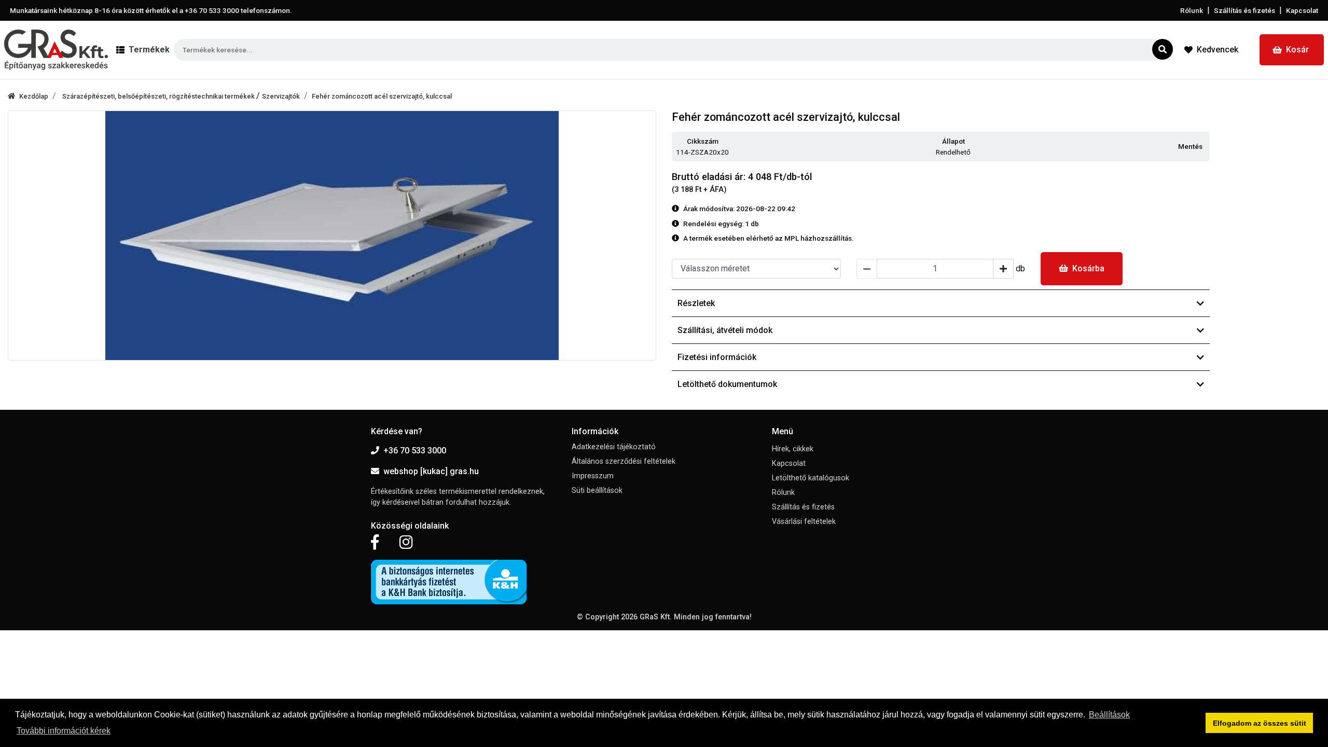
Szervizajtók (281, 96)
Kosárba (1088, 268)
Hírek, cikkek (792, 449)
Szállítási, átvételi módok (724, 330)
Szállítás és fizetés (1244, 10)
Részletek (696, 303)
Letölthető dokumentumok (727, 384)
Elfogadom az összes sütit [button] (1259, 723)
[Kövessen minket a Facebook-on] (375, 542)
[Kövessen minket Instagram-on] (406, 542)
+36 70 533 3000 (414, 450)
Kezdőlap (33, 96)
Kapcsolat (1302, 10)
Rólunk (1191, 10)
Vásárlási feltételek (804, 521)
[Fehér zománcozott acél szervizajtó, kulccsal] (332, 235)
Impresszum (593, 476)
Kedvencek (1217, 49)
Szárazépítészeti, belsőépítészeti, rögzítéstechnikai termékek (159, 96)
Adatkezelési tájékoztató (614, 446)
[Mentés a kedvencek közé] (1205, 147)
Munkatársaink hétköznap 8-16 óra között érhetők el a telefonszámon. (151, 10)
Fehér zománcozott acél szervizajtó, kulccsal (382, 96)
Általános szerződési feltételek (623, 461)
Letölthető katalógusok (810, 478)
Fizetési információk (716, 357)
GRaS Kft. (656, 617)
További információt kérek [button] (63, 730)
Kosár (1297, 49)
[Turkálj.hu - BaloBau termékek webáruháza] (56, 50)
